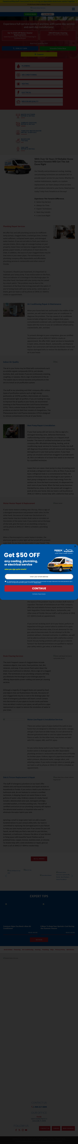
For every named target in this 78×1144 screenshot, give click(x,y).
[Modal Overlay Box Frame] (39, 572)
